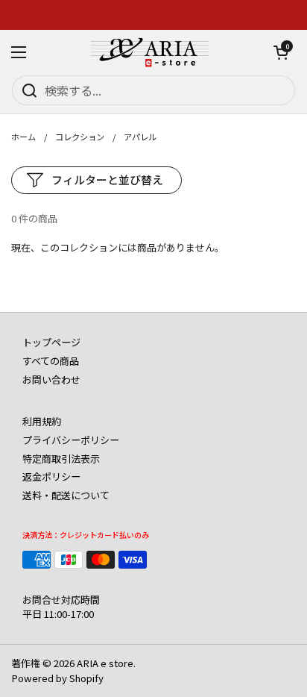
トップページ (51, 342)
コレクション (79, 137)
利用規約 (41, 421)
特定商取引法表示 (61, 458)
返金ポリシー (51, 476)
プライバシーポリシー (70, 440)
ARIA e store (105, 663)
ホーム (23, 137)
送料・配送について (66, 495)
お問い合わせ (51, 379)
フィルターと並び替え (107, 179)
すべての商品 (50, 361)
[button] (281, 52)
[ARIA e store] (150, 52)
